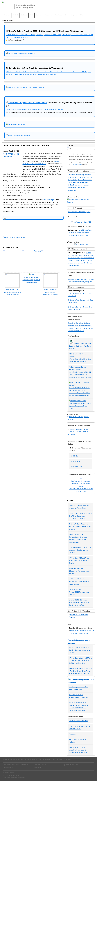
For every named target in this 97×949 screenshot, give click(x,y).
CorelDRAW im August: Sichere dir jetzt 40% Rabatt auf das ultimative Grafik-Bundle (34, 109)
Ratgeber (73, 15)
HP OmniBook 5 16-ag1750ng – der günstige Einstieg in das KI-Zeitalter (79, 560)
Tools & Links (42, 759)
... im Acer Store (75, 461)
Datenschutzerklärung (77, 164)
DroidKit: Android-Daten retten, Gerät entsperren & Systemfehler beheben (80, 526)
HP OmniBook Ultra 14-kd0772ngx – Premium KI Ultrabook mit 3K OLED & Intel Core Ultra (80, 660)
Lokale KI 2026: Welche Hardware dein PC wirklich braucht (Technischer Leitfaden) (80, 516)
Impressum (51, 759)
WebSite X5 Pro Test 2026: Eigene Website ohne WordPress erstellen (80, 346)
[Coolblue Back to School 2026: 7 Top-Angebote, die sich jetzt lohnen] (77, 401)
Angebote (48, 15)
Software (24, 15)
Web (31, 15)
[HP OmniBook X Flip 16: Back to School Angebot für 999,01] (80, 356)
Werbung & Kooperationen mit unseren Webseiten (20, 759)
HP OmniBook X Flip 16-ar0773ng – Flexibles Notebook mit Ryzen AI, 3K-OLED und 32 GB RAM (80, 671)
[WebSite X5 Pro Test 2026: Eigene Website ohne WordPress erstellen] (71, 343)
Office (82, 15)
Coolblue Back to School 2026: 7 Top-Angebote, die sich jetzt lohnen (80, 406)
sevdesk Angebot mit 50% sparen (79, 212)
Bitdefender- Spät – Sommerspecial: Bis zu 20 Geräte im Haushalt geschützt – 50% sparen (12, 293)
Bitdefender (58, 15)
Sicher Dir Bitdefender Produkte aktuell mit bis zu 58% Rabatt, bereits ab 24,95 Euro (80, 232)
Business (39, 15)
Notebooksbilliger (48, 200)
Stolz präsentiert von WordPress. (14, 778)
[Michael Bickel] (3, 2)
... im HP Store (74, 456)
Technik (15, 15)
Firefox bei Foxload (39, 765)
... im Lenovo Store (76, 466)
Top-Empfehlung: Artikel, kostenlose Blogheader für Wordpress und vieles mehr (78, 750)
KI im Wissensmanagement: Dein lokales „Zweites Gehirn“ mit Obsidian (80, 550)
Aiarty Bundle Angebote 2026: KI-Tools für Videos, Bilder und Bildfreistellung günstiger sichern (80, 374)
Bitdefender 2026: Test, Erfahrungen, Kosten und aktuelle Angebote (80, 571)
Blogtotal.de (37, 767)
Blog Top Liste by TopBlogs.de (72, 765)
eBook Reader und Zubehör (78, 721)
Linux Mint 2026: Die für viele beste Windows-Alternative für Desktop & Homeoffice (79, 602)
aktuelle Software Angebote (79, 429)
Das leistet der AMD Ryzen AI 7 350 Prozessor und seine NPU (79, 592)
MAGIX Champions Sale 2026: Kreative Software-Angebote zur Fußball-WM (79, 650)
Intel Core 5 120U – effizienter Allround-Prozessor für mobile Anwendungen (79, 581)
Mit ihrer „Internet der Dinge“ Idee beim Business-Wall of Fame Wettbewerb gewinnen (50, 293)
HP (66, 15)
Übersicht (7, 15)
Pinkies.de (72, 734)
